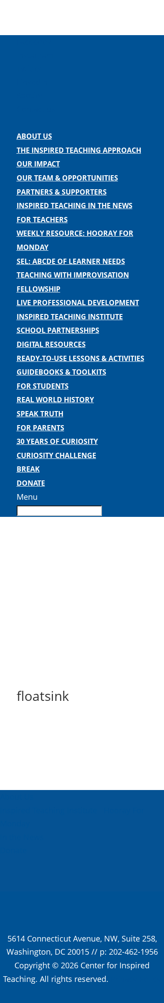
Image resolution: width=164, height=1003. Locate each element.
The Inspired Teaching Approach (79, 150)
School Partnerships (58, 330)
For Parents (40, 428)
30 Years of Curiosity (57, 441)
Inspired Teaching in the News (75, 205)
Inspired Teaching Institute (70, 316)
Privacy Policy (136, 979)
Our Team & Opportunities (67, 178)
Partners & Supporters (62, 192)
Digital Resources (51, 344)
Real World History (55, 399)
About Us (34, 136)
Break (28, 469)
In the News (22, 837)
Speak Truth (40, 414)
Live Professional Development (78, 302)
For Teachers (42, 219)
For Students (43, 386)
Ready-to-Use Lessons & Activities (80, 358)
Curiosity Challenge (56, 455)
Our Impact (38, 164)
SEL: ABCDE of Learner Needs (71, 261)
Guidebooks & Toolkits (61, 372)
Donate (31, 483)
